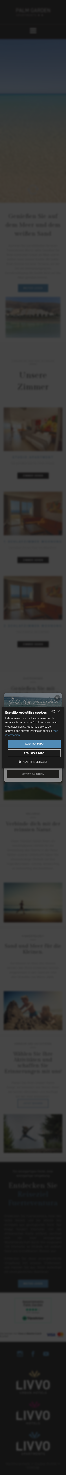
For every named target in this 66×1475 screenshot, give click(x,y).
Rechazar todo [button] (34, 753)
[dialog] (33, 737)
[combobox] (53, 711)
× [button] (58, 711)
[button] (33, 762)
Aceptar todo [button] (34, 744)
